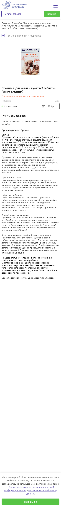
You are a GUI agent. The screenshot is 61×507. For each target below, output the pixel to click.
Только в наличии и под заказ (23, 35)
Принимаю (30, 501)
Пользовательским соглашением (25, 487)
